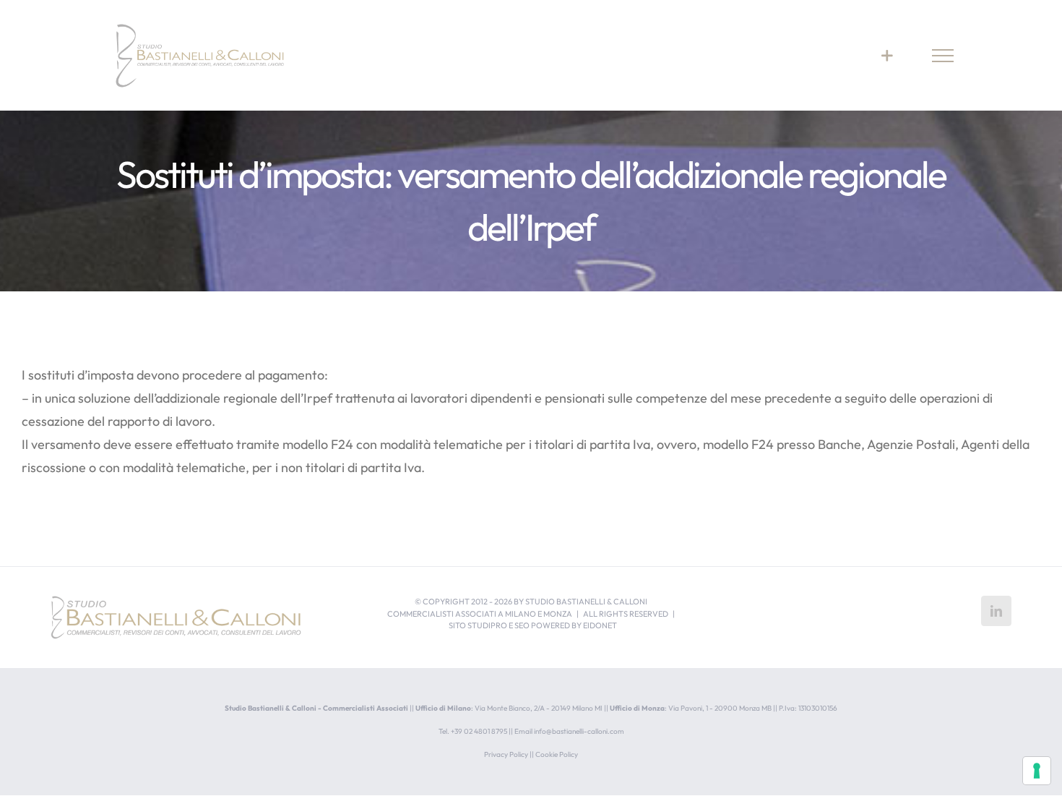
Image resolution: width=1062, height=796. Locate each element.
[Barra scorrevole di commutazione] (886, 55)
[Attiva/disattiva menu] (943, 55)
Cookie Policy (556, 754)
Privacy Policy (506, 754)
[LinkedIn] (996, 611)
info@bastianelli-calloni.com (579, 731)
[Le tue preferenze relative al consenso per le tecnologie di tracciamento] (1036, 770)
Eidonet (600, 625)
